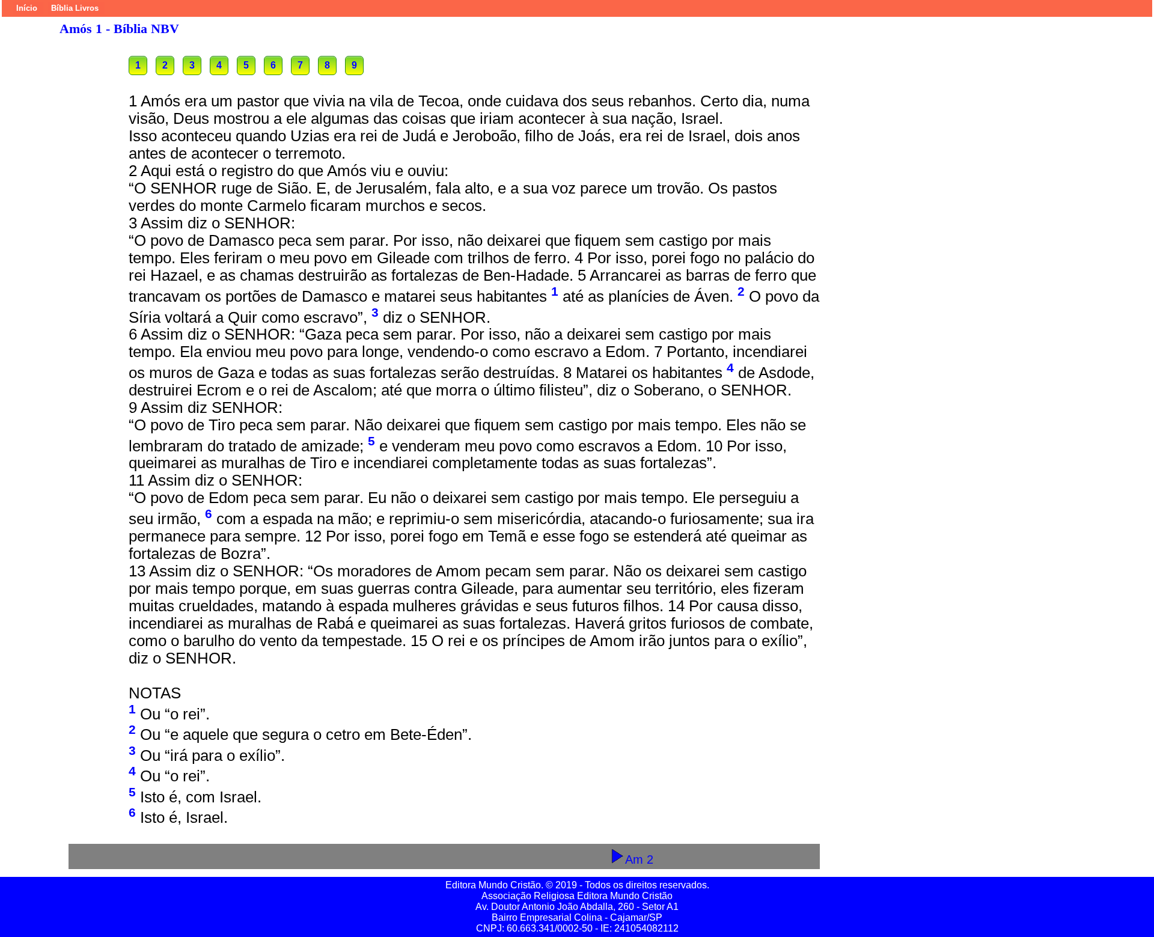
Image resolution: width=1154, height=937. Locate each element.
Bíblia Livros (75, 8)
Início (26, 8)
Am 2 (639, 859)
